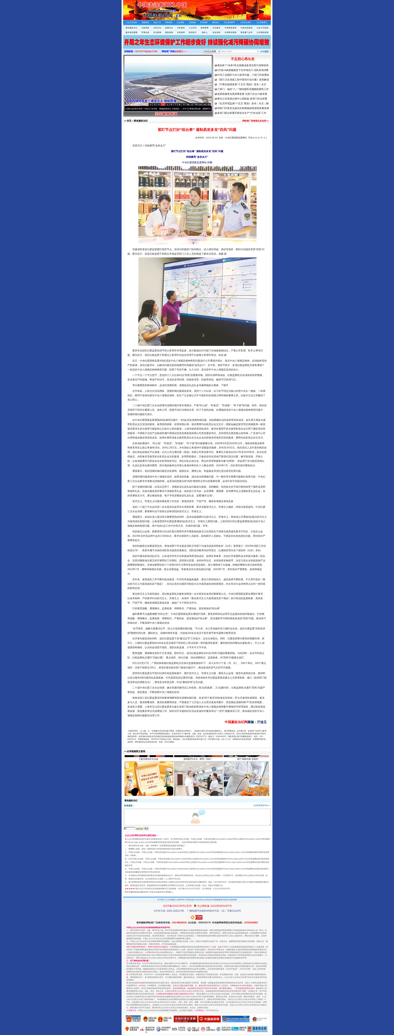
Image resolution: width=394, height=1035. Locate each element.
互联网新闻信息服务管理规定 (172, 846)
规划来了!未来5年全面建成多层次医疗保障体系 (243, 65)
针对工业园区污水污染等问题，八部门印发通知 (243, 75)
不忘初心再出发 (243, 59)
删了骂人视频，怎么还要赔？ (248, 788)
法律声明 (180, 900)
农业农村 (217, 32)
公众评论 (193, 28)
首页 (129, 120)
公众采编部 (170, 900)
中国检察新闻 (231, 28)
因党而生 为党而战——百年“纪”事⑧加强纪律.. (140, 109)
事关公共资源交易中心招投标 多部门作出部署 (242, 98)
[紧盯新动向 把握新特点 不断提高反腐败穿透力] (197, 45)
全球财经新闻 (231, 32)
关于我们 (161, 900)
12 (196, 104)
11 (192, 104)
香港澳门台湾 (247, 32)
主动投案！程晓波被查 (148, 788)
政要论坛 (169, 28)
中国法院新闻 (247, 28)
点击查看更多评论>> (261, 805)
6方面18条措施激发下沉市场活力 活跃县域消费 (242, 70)
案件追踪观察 (132, 32)
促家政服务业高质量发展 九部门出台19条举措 (242, 94)
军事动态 (145, 32)
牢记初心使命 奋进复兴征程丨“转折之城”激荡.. (184, 109)
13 (200, 104)
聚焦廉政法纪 (132, 28)
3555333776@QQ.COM (146, 51)
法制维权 (145, 28)
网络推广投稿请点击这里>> (255, 120)
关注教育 (217, 28)
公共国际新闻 (263, 32)
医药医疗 (193, 32)
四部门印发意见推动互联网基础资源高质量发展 (243, 108)
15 (209, 104)
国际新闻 (169, 32)
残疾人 (205, 32)
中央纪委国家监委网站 (236, 137)
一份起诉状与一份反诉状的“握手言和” (198, 788)
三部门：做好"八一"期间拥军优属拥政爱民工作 (243, 89)
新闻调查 (205, 28)
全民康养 (181, 32)
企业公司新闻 (263, 28)
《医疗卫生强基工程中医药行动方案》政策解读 (243, 79)
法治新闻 (157, 32)
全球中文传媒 (148, 9)
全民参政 (181, 28)
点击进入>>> (181, 51)
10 (188, 104)
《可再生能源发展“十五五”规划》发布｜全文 (241, 84)
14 (204, 104)
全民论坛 (157, 28)
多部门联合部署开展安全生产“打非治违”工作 (241, 113)
